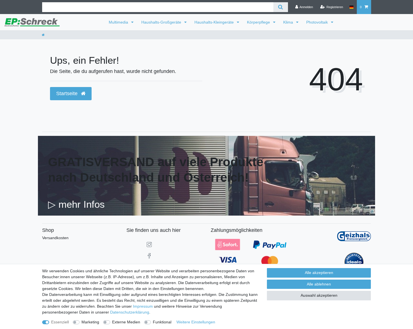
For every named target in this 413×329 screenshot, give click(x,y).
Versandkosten (55, 238)
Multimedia (119, 22)
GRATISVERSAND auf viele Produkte (155, 162)
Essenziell (60, 322)
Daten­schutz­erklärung (129, 312)
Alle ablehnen (319, 284)
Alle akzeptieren (319, 272)
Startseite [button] (67, 93)
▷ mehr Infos (76, 204)
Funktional (162, 322)
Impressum (143, 306)
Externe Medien (126, 322)
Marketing (90, 322)
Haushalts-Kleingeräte (214, 22)
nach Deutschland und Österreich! (148, 177)
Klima (288, 22)
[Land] (351, 7)
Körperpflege (259, 22)
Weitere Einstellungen (195, 322)
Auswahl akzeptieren (319, 295)
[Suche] (280, 7)
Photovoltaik (317, 22)
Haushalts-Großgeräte (161, 22)
